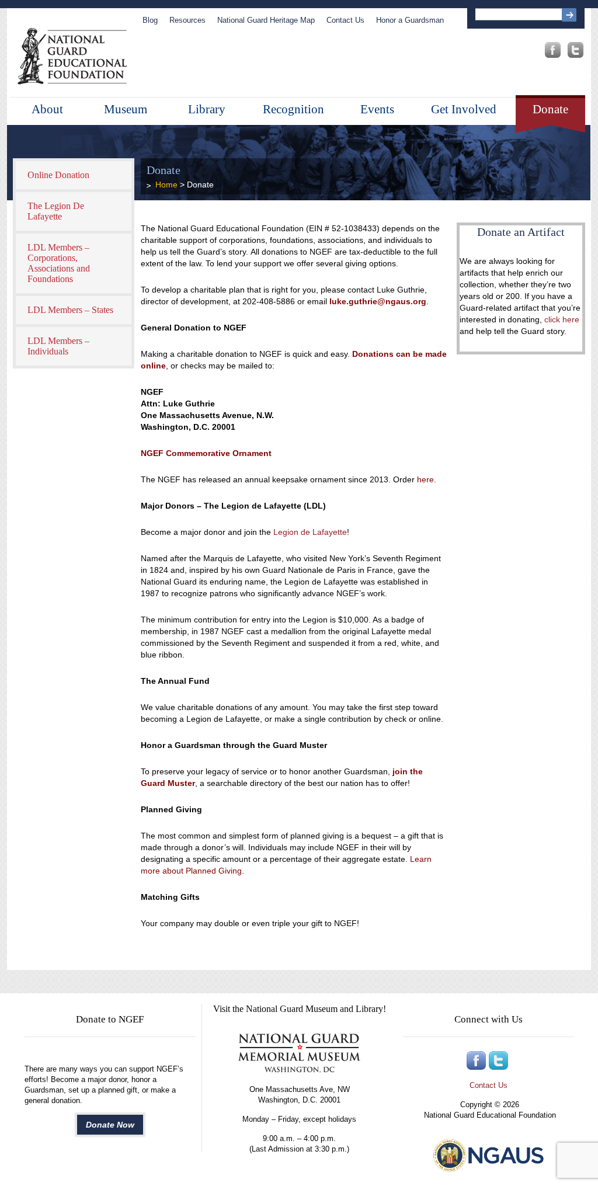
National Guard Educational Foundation (72, 56)
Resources (187, 20)
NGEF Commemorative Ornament (206, 453)
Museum (125, 109)
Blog (150, 20)
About (47, 109)
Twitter (575, 50)
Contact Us (345, 20)
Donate (550, 109)
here (425, 479)
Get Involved (463, 109)
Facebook (553, 50)
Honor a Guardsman (410, 20)
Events (377, 109)
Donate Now (110, 1124)
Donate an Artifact (521, 231)
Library (206, 109)
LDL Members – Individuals (58, 346)
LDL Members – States (70, 310)
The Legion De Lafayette (55, 211)
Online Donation (58, 175)
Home (166, 184)
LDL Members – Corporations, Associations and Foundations (58, 263)
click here (560, 319)
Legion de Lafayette (310, 532)
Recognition (293, 109)
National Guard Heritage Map (266, 20)
